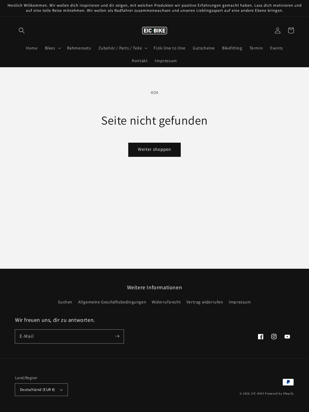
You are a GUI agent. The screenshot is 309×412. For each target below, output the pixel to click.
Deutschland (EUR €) (37, 389)
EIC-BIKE (257, 393)
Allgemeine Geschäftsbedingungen (112, 302)
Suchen (65, 302)
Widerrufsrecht (166, 302)
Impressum (240, 302)
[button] (21, 30)
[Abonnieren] (117, 336)
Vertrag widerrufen (204, 302)
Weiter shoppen (154, 149)
